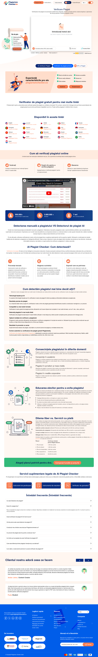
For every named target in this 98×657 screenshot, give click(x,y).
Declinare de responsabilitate (61, 621)
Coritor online (35, 627)
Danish (64, 132)
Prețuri (55, 627)
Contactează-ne (81, 622)
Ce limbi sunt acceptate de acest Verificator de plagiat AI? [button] (22, 538)
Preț (68, 2)
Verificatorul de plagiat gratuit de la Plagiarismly (22, 333)
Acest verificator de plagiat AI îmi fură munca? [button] (19, 516)
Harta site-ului (57, 625)
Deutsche (47, 128)
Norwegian (47, 137)
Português (13, 128)
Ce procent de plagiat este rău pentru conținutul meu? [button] (21, 533)
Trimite (89, 644)
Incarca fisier (86, 48)
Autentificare (76, 2)
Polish (13, 137)
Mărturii (79, 620)
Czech (31, 137)
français (83, 123)
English (13, 123)
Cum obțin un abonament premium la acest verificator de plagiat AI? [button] (25, 549)
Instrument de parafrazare (48, 2)
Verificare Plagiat (45, 66)
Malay (66, 137)
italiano (63, 123)
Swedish (84, 132)
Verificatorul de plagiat (13, 251)
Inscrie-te (62, 86)
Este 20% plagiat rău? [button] (13, 506)
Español (30, 128)
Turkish (30, 132)
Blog (79, 628)
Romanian (47, 132)
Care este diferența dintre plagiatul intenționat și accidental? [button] (23, 543)
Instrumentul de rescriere (38, 621)
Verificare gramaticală (37, 617)
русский (31, 123)
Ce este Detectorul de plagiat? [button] (15, 500)
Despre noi (80, 624)
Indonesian (82, 128)
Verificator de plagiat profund (63, 66)
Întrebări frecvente (82, 626)
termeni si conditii (58, 615)
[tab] (49, 501)
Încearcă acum (17, 49)
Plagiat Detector (39, 2)
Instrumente (58, 2)
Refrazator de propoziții (38, 623)
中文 (63, 128)
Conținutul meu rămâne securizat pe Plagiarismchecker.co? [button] (23, 527)
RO (84, 2)
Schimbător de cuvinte (37, 625)
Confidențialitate (58, 619)
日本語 (47, 123)
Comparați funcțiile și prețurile (67, 462)
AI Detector (35, 615)
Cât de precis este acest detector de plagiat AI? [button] (19, 522)
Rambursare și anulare (59, 617)
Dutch (13, 142)
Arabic (82, 137)
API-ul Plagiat (81, 66)
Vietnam (13, 132)
